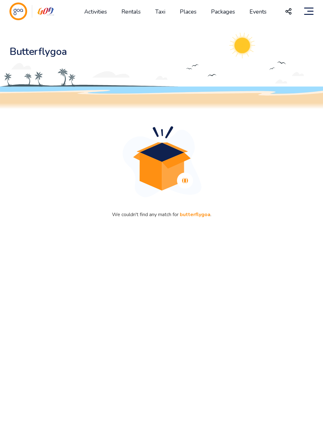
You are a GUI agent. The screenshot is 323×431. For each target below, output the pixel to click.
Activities (95, 11)
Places (188, 11)
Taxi (160, 11)
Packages (223, 11)
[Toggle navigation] (309, 11)
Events (258, 11)
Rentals (131, 11)
